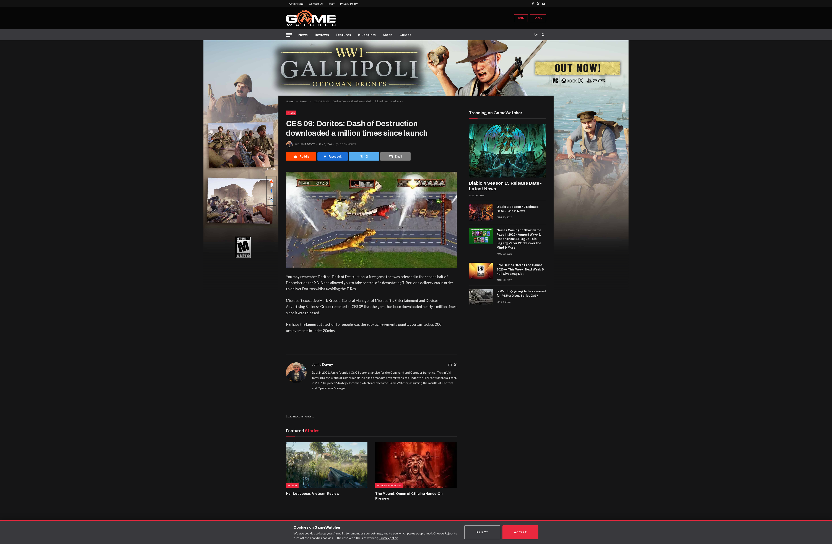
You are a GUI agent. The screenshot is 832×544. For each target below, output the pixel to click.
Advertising (296, 3)
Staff (332, 3)
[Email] (271, 210)
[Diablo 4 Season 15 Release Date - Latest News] (507, 151)
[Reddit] (271, 181)
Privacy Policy (349, 3)
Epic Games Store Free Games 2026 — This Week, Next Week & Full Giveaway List (520, 269)
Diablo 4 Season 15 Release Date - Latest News (505, 186)
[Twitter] (455, 364)
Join (521, 18)
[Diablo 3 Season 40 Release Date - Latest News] (481, 212)
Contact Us (316, 3)
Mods (388, 35)
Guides (405, 35)
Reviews (322, 35)
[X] (271, 201)
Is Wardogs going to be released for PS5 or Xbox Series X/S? (521, 293)
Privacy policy (388, 538)
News (303, 35)
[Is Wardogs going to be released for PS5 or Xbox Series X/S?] (481, 297)
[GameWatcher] (311, 18)
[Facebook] (271, 191)
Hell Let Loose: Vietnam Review (312, 493)
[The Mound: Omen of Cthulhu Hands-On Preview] (416, 465)
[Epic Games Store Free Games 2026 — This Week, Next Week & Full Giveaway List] (481, 271)
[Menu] (289, 35)
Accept (520, 532)
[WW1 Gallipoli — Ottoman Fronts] (416, 68)
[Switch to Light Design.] (535, 34)
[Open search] (544, 34)
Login (538, 18)
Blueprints (367, 35)
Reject (482, 532)
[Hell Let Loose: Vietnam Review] (326, 465)
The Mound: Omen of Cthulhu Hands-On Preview (409, 496)
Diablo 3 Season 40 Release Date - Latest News (518, 209)
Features (343, 35)
